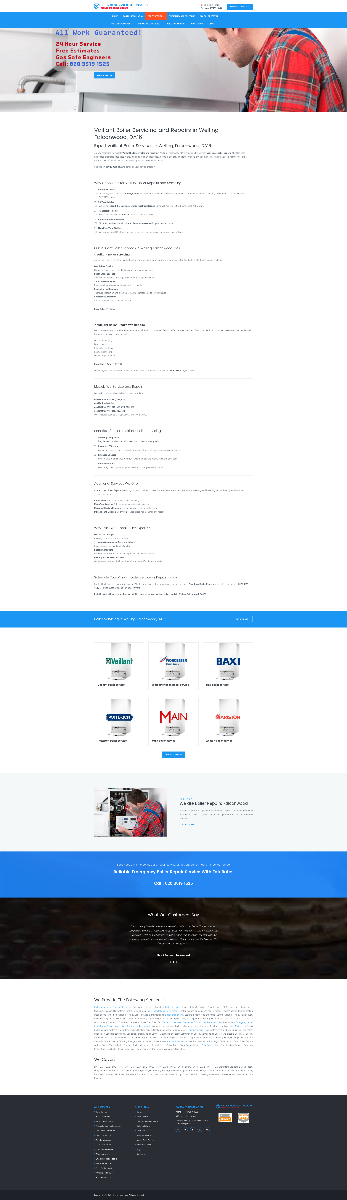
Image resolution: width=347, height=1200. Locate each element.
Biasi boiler (132, 1026)
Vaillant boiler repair (172, 1022)
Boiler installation (102, 1007)
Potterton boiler (214, 1022)
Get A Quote (242, 619)
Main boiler (240, 1026)
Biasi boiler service (103, 1140)
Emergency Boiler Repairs (182, 16)
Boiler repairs (172, 1010)
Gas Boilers (207, 1045)
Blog (211, 23)
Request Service (104, 71)
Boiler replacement (122, 1007)
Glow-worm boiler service (106, 1154)
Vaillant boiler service (104, 1121)
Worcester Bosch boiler (194, 1022)
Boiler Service (155, 16)
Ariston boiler (145, 1026)
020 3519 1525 (179, 883)
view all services (173, 754)
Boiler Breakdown (176, 23)
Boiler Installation (133, 16)
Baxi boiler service (103, 1135)
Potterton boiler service (105, 1130)
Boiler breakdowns (174, 1014)
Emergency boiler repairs (199, 1029)
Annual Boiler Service (148, 23)
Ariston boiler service (104, 1149)
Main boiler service (103, 1144)
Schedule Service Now (240, 7)
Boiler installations (156, 1010)
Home (114, 16)
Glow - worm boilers (116, 1026)
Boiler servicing (172, 1007)
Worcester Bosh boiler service (108, 1126)
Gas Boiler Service (209, 16)
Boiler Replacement (121, 23)
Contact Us (197, 23)
